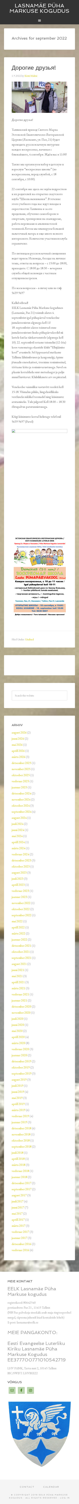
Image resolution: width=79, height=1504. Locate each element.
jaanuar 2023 (19, 897)
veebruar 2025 (20, 781)
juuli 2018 (17, 1153)
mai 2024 (17, 836)
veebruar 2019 (20, 1116)
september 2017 (21, 1189)
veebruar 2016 (20, 1250)
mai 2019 (17, 1098)
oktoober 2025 (21, 775)
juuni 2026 (18, 739)
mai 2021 (17, 976)
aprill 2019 (18, 1104)
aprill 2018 (18, 1159)
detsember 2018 (21, 1128)
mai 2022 (17, 921)
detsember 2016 (21, 1244)
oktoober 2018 (21, 1140)
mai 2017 (17, 1214)
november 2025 (21, 769)
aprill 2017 (18, 1220)
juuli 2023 (17, 879)
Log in (65, 1498)
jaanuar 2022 (19, 940)
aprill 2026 (18, 751)
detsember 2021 (21, 946)
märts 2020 (18, 1043)
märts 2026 (18, 757)
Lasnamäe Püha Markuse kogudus (39, 8)
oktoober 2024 (21, 806)
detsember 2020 (21, 1007)
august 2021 (19, 964)
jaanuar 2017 (19, 1238)
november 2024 (21, 799)
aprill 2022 (18, 927)
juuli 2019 (17, 1086)
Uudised (29, 639)
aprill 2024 (18, 842)
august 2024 (19, 818)
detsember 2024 (21, 793)
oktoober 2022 (21, 909)
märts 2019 (18, 1110)
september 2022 (21, 915)
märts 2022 (18, 933)
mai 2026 (17, 745)
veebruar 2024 (20, 854)
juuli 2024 (17, 824)
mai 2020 (17, 1031)
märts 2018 (18, 1165)
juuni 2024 (18, 830)
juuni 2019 (18, 1092)
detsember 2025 (21, 763)
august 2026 (19, 732)
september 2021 (21, 958)
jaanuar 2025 (19, 787)
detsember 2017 (21, 1183)
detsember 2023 (21, 860)
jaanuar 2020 (19, 1055)
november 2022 (21, 903)
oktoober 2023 (21, 866)
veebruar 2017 (20, 1232)
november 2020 (21, 1013)
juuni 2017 (18, 1207)
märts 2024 (18, 848)
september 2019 (21, 1073)
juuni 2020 (18, 1025)
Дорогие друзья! (34, 67)
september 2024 (21, 812)
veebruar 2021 (20, 994)
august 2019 (19, 1080)
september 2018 (21, 1147)
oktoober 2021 (21, 952)
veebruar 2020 (20, 1049)
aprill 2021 (18, 982)
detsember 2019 (21, 1061)
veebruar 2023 (20, 891)
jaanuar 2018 (19, 1177)
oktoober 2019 (21, 1067)
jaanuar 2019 (19, 1122)
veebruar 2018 (20, 1171)
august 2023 (19, 873)
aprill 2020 (18, 1037)
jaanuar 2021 (19, 1000)
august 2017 (19, 1195)
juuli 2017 (17, 1201)
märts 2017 (18, 1226)
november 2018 (21, 1134)
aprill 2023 (18, 885)
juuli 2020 (17, 1019)
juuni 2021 (18, 970)
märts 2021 (18, 988)
